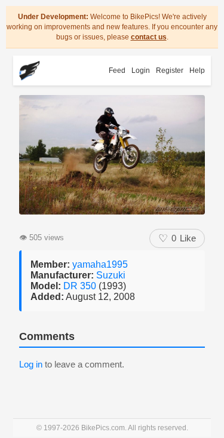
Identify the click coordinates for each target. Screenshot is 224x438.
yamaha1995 (100, 264)
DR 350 (81, 286)
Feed (117, 70)
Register (169, 70)
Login (140, 70)
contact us (149, 37)
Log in (30, 364)
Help (197, 70)
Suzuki (110, 275)
